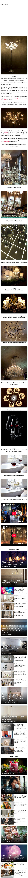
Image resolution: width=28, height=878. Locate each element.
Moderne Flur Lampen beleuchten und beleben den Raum (20, 605)
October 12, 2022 (11, 585)
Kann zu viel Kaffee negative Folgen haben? (14, 788)
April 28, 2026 (10, 773)
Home (2, 4)
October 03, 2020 (12, 702)
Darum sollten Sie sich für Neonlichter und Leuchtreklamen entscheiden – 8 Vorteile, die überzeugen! (20, 591)
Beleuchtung (4, 566)
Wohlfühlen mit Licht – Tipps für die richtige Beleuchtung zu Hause (20, 673)
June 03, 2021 (9, 634)
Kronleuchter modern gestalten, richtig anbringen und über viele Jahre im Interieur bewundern (20, 726)
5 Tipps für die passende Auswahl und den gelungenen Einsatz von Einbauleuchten (20, 682)
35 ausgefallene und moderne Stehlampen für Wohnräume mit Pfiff (20, 733)
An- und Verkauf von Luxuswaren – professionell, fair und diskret (19, 820)
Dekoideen (4, 841)
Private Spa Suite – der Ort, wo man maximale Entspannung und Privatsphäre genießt (20, 873)
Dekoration (4, 585)
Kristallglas (5, 132)
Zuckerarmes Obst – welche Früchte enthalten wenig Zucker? (14, 769)
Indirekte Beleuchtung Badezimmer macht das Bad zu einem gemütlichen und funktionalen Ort (20, 658)
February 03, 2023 (12, 566)
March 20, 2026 (10, 841)
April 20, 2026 (10, 792)
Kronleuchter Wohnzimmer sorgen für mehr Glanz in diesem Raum (20, 598)
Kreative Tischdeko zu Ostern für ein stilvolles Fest (20, 812)
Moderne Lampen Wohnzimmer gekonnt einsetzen (11, 648)
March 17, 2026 (10, 860)
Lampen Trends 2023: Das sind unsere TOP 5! (13, 581)
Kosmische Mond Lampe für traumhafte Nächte (19, 741)
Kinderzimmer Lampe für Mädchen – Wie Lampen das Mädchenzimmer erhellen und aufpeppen (14, 697)
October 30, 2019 (12, 721)
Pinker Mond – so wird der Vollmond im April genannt (13, 856)
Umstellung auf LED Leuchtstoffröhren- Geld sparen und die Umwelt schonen (12, 629)
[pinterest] (2, 37)
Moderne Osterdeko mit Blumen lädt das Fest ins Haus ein (12, 837)
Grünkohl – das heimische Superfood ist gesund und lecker (20, 804)
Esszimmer (4, 773)
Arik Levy (16, 98)
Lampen (6, 4)
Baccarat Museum (5, 141)
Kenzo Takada (4, 99)
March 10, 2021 (9, 653)
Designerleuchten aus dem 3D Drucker (13, 718)
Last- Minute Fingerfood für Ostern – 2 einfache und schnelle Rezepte (20, 796)
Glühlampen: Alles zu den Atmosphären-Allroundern (13, 563)
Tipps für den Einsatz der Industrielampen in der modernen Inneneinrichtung (20, 749)
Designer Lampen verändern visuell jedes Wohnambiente (20, 665)
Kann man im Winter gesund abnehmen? (19, 863)
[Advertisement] (14, 20)
